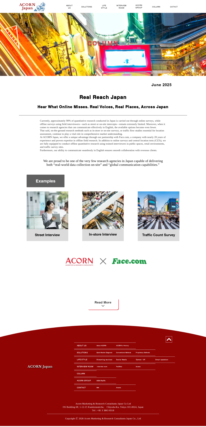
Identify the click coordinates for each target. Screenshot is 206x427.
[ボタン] (32, 5)
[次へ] (169, 339)
